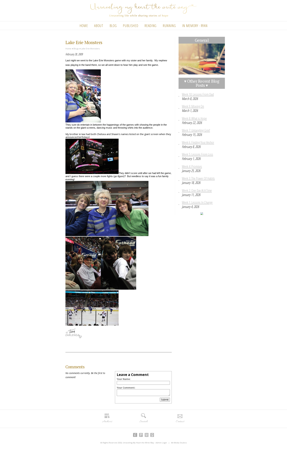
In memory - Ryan (195, 25)
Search (143, 421)
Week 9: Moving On (193, 106)
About (98, 25)
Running (169, 25)
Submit (165, 399)
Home (84, 25)
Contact (180, 421)
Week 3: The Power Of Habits (198, 178)
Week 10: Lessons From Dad (198, 94)
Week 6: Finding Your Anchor (198, 142)
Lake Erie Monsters (90, 48)
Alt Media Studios (179, 442)
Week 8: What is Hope (194, 118)
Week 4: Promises (192, 166)
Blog (113, 25)
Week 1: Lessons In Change (197, 202)
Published (130, 25)
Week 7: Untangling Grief (196, 130)
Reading (150, 25)
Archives (107, 421)
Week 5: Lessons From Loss (197, 154)
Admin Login (161, 442)
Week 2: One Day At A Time (197, 190)
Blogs (76, 48)
